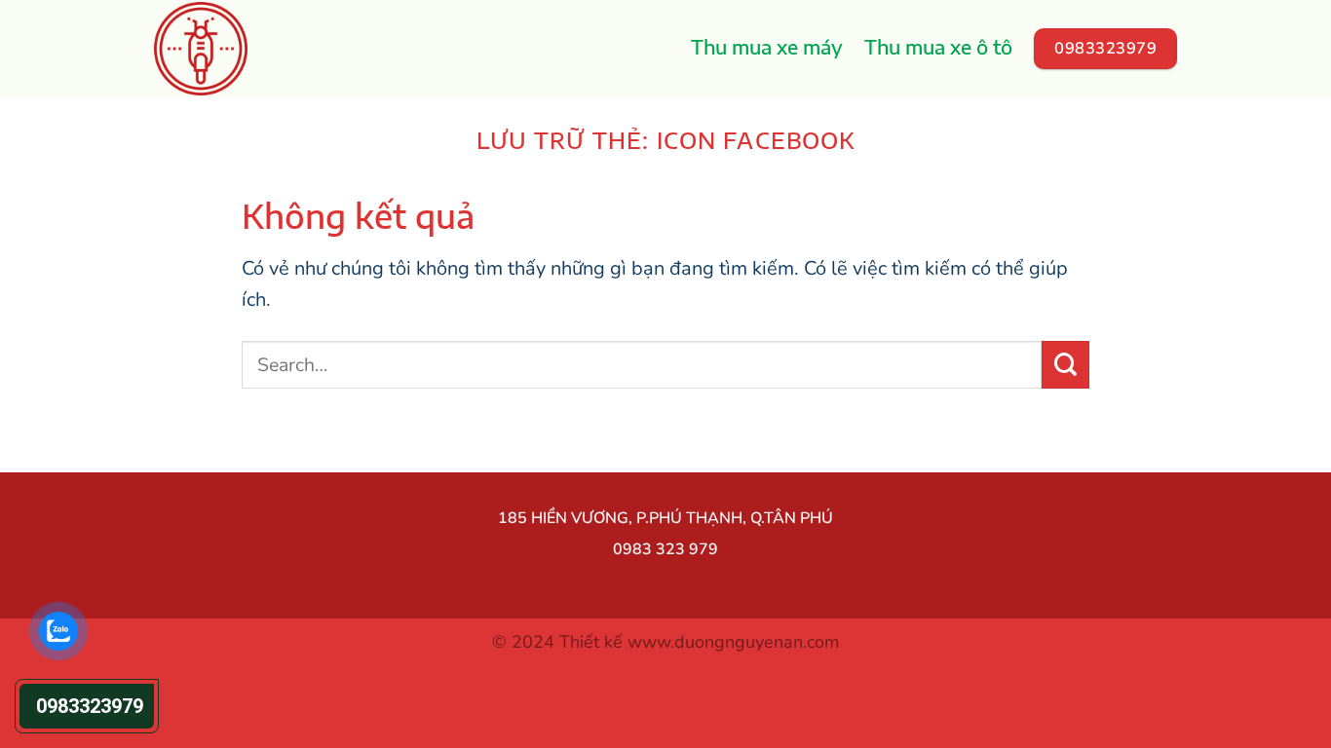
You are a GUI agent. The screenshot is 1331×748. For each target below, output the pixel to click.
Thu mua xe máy (767, 46)
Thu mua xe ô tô (938, 46)
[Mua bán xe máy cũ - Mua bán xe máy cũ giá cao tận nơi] (229, 48)
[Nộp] (1065, 365)
